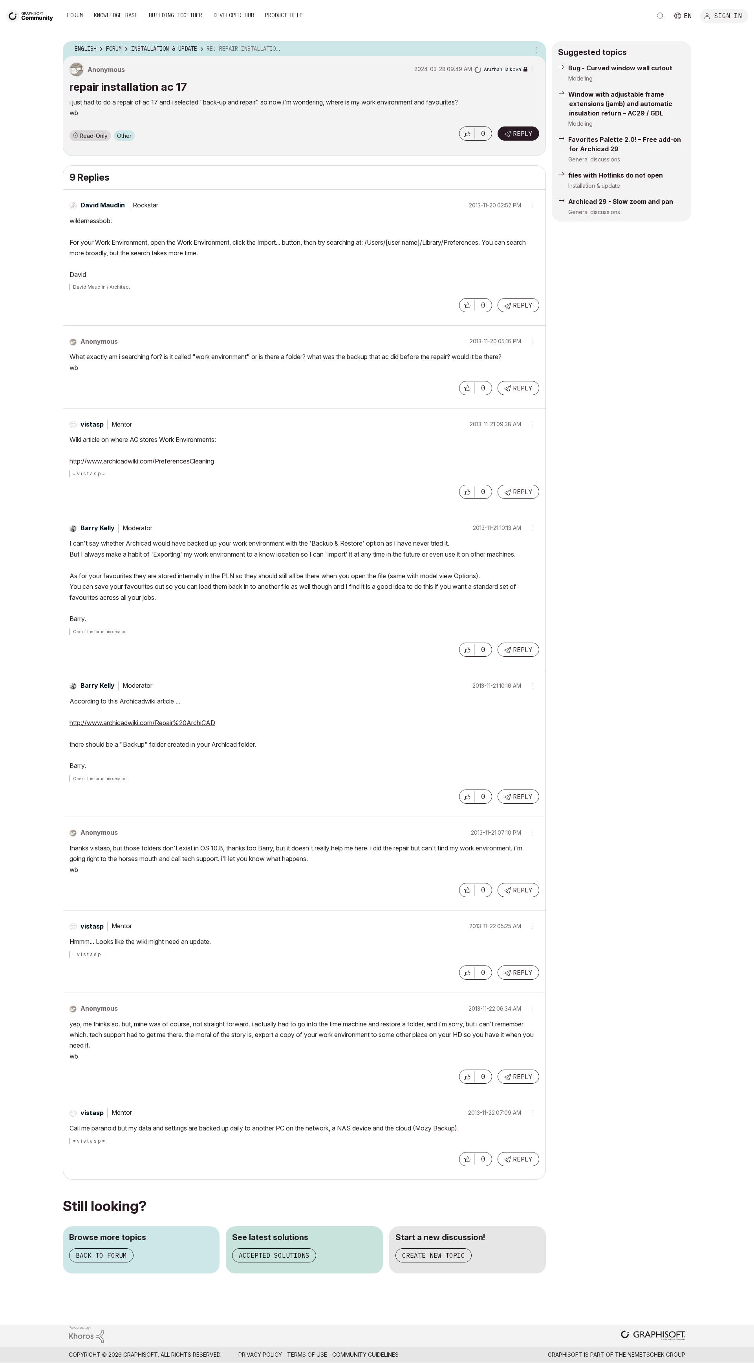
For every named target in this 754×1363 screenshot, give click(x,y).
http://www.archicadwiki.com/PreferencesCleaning (142, 461)
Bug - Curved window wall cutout (620, 68)
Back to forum (101, 1255)
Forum (75, 15)
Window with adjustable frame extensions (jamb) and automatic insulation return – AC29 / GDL (620, 103)
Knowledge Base (116, 15)
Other (124, 135)
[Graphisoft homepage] (653, 1336)
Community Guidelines (365, 1354)
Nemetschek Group (656, 1354)
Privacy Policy (260, 1354)
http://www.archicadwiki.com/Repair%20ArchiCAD (142, 723)
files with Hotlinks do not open (615, 175)
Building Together (175, 15)
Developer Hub (233, 15)
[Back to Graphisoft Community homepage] (32, 15)
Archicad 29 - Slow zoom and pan (620, 201)
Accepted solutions (274, 1255)
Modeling (580, 78)
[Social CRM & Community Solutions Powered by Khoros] (86, 1333)
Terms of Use (307, 1354)
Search (660, 16)
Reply (523, 133)
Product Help (284, 15)
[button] (466, 133)
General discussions (594, 159)
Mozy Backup (435, 1128)
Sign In (728, 15)
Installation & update (594, 185)
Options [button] (535, 49)
